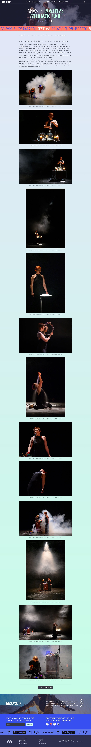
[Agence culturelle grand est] (25, 732)
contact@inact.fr (22, 740)
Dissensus (41, 21)
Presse (66, 1)
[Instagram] (54, 724)
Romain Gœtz (72, 740)
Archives (41, 1)
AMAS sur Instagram (46, 687)
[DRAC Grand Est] (46, 732)
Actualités (35, 1)
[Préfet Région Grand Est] (19, 732)
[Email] (58, 724)
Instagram (41, 741)
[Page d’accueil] (8, 2)
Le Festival (29, 1)
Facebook (41, 738)
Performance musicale (60, 35)
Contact (56, 1)
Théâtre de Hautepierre (33, 35)
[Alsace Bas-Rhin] (36, 732)
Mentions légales (42, 743)
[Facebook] (47, 724)
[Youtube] (51, 724)
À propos (61, 1)
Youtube (41, 740)
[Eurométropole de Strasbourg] (8, 732)
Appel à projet (49, 1)
